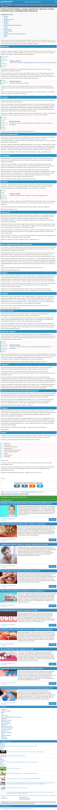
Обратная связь (4, 798)
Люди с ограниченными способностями (11, 717)
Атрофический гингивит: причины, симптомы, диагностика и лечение (24, 544)
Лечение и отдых (5, 721)
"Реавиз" (6, 35)
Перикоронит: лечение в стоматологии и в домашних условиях (22, 668)
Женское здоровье (6, 735)
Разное (3, 712)
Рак (2, 714)
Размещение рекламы (24, 798)
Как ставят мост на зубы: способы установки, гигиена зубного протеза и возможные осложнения (30, 123)
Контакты (38, 2)
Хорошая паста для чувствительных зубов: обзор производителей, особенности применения (30, 347)
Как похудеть (4, 738)
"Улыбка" (6, 28)
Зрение (3, 734)
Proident (6, 22)
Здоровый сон (4, 731)
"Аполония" (6, 23)
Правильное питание (6, 726)
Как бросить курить (6, 729)
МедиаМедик (8, 1)
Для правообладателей (24, 799)
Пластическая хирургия (7, 727)
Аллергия (3, 709)
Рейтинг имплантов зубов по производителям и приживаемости (22, 591)
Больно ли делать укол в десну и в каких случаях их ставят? (21, 571)
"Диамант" (6, 16)
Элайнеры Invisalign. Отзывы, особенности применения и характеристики (29, 195)
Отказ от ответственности (27, 808)
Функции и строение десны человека (19, 83)
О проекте (32, 2)
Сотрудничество (23, 797)
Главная (26, 2)
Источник (3, 478)
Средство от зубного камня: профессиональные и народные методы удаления (27, 629)
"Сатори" (6, 18)
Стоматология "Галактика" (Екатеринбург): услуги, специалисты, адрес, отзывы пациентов (33, 62)
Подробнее (52, 519)
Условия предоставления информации (10, 808)
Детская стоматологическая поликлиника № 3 (15, 34)
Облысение (4, 718)
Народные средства (6, 711)
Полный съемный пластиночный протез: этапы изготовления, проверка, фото (27, 688)
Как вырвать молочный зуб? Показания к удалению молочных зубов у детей (26, 504)
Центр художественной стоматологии (13, 25)
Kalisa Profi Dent (7, 29)
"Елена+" (6, 26)
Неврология (4, 724)
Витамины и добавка (6, 732)
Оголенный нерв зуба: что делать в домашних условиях (19, 610)
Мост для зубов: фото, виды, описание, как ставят (17, 649)
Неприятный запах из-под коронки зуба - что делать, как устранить (23, 524)
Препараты (4, 737)
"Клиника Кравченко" (9, 19)
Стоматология (4, 520)
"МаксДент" (6, 21)
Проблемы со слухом (6, 720)
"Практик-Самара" (8, 31)
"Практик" (6, 32)
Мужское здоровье (6, 723)
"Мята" (5, 36)
